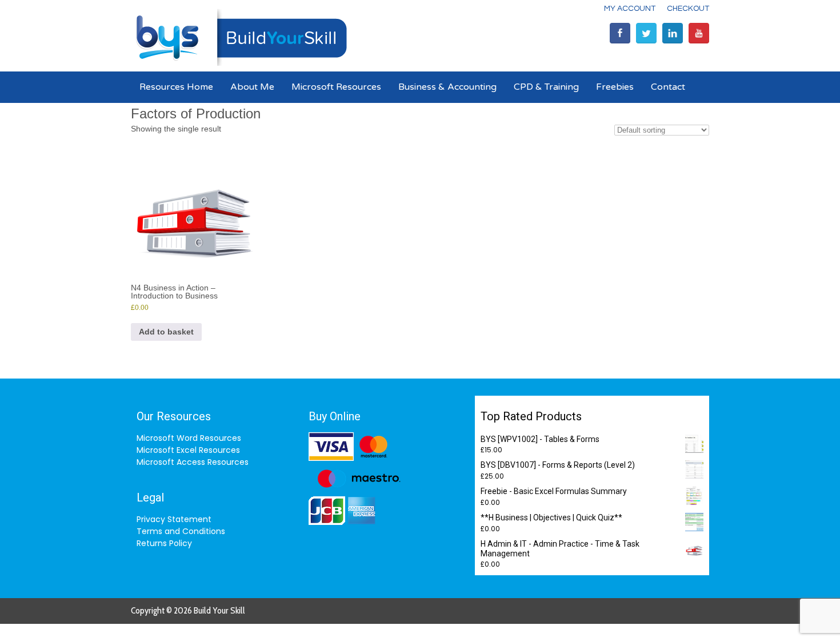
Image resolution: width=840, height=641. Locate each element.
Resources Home (176, 87)
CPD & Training (546, 87)
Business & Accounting (447, 87)
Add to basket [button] (166, 331)
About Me (252, 87)
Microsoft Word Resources (189, 438)
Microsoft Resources (336, 87)
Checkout (688, 9)
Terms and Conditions (181, 531)
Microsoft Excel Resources (188, 450)
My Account (629, 9)
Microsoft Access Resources (193, 462)
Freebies (615, 87)
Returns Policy (164, 543)
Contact (668, 87)
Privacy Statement (174, 519)
